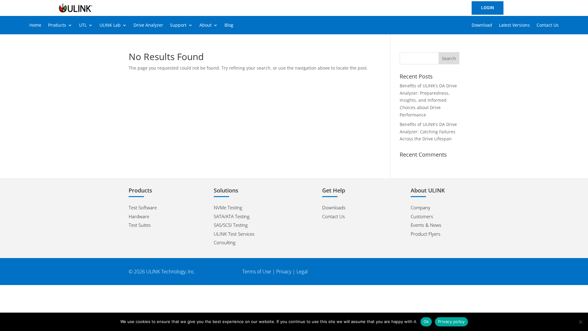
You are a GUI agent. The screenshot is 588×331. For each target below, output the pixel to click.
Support (178, 25)
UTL (83, 25)
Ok (426, 321)
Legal (302, 271)
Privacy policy (451, 321)
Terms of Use (256, 271)
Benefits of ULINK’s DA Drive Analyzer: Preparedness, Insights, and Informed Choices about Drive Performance (428, 100)
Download (482, 25)
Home (35, 25)
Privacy (283, 271)
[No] (580, 322)
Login (487, 7)
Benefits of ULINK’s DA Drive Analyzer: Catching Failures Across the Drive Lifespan (428, 131)
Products (57, 25)
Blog (228, 25)
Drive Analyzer (148, 25)
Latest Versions (514, 25)
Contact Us (548, 25)
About (205, 25)
